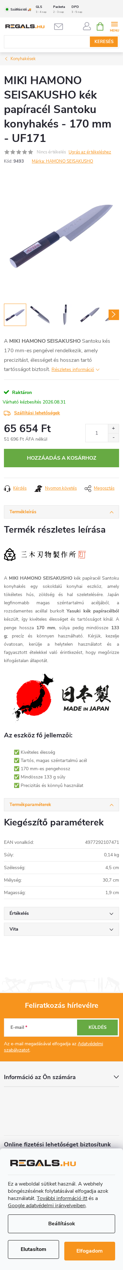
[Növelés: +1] (113, 428)
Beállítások (61, 1223)
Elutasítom (33, 1249)
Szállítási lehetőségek (37, 413)
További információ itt (62, 1198)
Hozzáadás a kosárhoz (61, 458)
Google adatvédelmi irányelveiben (47, 1205)
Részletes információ (72, 369)
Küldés (98, 1027)
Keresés (103, 42)
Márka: (62, 161)
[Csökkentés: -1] (113, 437)
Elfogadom (89, 1251)
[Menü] (114, 26)
